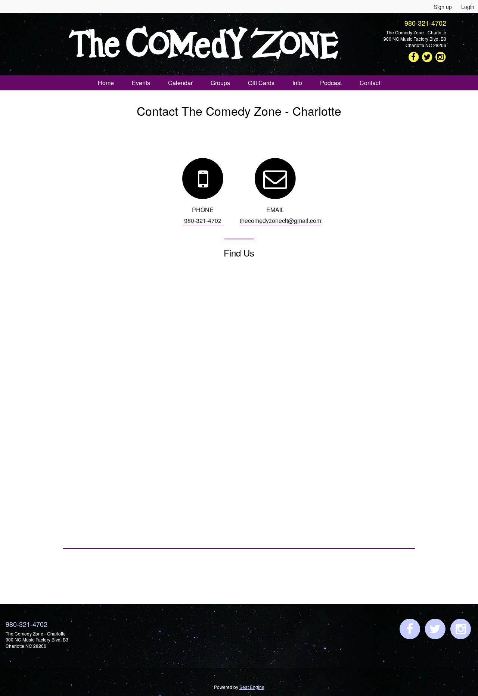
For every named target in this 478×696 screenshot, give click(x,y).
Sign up (443, 6)
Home (106, 82)
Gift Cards (261, 82)
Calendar (180, 82)
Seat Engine (251, 687)
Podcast (331, 82)
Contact (370, 82)
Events (141, 82)
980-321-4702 (425, 23)
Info (297, 82)
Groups (220, 82)
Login (467, 6)
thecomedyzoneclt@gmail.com (280, 220)
